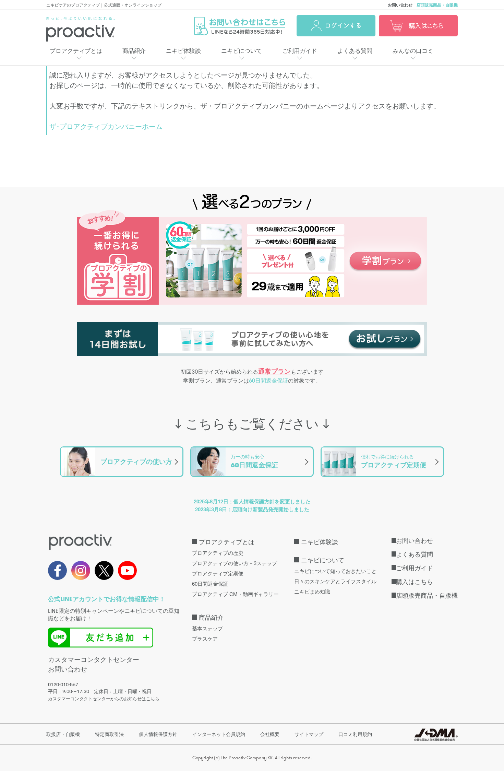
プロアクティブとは (76, 50)
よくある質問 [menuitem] (414, 553)
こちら (152, 698)
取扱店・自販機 (63, 734)
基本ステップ (207, 628)
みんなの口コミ (413, 50)
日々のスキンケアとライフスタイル (335, 581)
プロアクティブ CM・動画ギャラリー (235, 593)
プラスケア (205, 638)
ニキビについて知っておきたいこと (335, 570)
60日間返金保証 (268, 380)
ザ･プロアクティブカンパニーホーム (106, 126)
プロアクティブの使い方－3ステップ (234, 562)
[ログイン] (336, 25)
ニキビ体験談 (183, 50)
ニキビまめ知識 (312, 591)
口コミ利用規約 (355, 734)
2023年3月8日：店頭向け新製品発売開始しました (252, 509)
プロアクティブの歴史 (217, 552)
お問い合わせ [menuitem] (414, 540)
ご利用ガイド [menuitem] (414, 567)
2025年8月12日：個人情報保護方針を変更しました (252, 501)
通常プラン (274, 371)
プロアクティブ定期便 (217, 573)
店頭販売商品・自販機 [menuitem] (427, 595)
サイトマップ (309, 734)
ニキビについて (241, 50)
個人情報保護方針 (158, 734)
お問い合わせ (400, 5)
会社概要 (269, 734)
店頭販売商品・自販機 (437, 5)
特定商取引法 (109, 734)
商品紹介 (134, 50)
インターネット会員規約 (218, 734)
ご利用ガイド (299, 50)
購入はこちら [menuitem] (414, 581)
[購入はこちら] (418, 25)
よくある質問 (354, 50)
